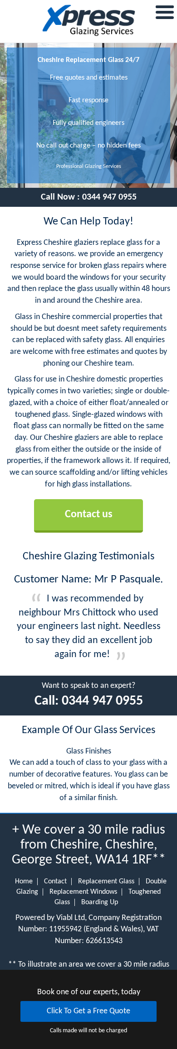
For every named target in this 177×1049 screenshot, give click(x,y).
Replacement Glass (106, 881)
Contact (55, 881)
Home (24, 881)
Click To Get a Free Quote (88, 1011)
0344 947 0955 (109, 197)
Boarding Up (99, 902)
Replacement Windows (83, 892)
